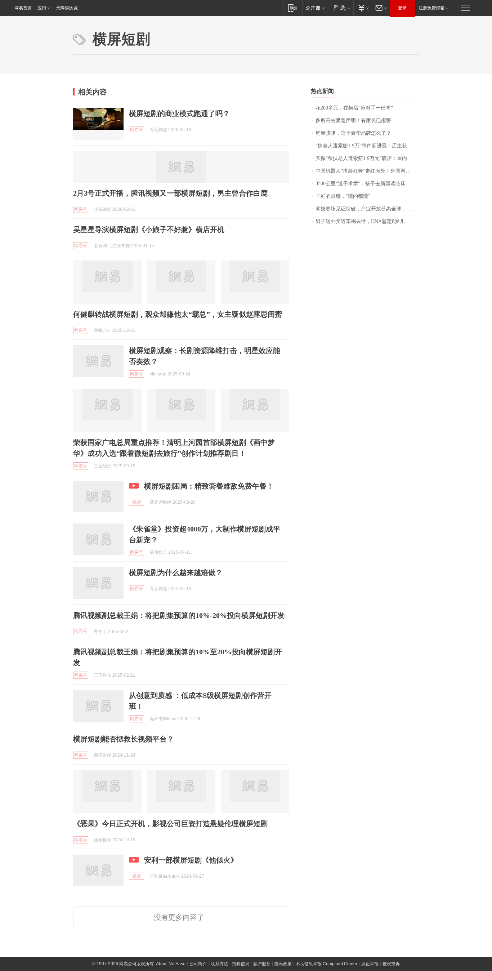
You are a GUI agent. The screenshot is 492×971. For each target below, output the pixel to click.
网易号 (136, 129)
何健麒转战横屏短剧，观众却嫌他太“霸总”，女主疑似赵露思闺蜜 (177, 314)
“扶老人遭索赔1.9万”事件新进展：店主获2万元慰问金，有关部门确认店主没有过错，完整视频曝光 (367, 145)
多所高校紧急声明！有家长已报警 (353, 120)
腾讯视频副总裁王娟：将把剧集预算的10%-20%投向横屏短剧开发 (179, 615)
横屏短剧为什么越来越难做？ (176, 572)
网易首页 (23, 7)
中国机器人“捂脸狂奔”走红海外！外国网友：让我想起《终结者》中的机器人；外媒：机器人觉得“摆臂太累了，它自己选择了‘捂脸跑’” (367, 171)
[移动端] (292, 7)
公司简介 (198, 963)
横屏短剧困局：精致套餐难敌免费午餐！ (209, 486)
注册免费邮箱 (431, 7)
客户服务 (261, 963)
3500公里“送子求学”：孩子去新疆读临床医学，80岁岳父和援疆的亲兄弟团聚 (367, 183)
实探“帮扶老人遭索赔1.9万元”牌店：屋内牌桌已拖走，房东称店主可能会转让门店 (367, 158)
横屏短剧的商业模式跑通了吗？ (179, 113)
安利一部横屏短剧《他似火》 (191, 860)
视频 (136, 502)
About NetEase (170, 963)
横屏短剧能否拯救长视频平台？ (123, 739)
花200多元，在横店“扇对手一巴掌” (354, 108)
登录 (402, 7)
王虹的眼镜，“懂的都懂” (343, 196)
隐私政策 (283, 963)
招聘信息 (240, 963)
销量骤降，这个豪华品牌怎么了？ (353, 133)
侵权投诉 (391, 963)
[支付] (362, 7)
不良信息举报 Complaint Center (326, 963)
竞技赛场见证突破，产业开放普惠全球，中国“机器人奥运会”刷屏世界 (367, 208)
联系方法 (219, 963)
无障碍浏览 (67, 7)
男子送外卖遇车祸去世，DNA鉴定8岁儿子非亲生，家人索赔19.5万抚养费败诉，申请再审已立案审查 (367, 221)
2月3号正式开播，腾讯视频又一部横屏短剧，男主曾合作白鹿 (170, 193)
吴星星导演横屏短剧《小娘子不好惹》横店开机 (148, 229)
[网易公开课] (315, 7)
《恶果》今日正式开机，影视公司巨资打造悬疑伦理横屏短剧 (170, 824)
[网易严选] (340, 7)
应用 (41, 7)
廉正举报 (370, 963)
